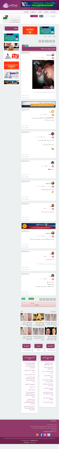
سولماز (50, 276)
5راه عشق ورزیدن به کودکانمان (25, 350)
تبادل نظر (46, 12)
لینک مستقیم (24, 95)
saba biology (49, 183)
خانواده (49, 36)
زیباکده (54, 36)
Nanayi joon (49, 55)
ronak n (50, 134)
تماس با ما (26, 12)
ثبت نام (32, 303)
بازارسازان (26, 442)
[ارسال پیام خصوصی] (53, 58)
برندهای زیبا (32, 12)
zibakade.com (34, 441)
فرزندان (45, 36)
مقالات (40, 12)
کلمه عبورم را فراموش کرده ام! (14, 22)
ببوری (51, 206)
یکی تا (50, 112)
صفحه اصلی (52, 12)
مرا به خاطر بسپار (15, 20)
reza (51, 163)
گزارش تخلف (24, 98)
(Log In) (37, 305)
